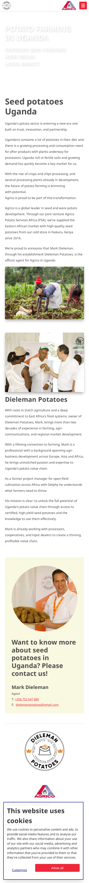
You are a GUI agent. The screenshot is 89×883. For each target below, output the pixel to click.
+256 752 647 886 (27, 699)
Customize (19, 870)
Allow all (57, 868)
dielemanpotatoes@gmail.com (37, 705)
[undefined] (83, 5)
